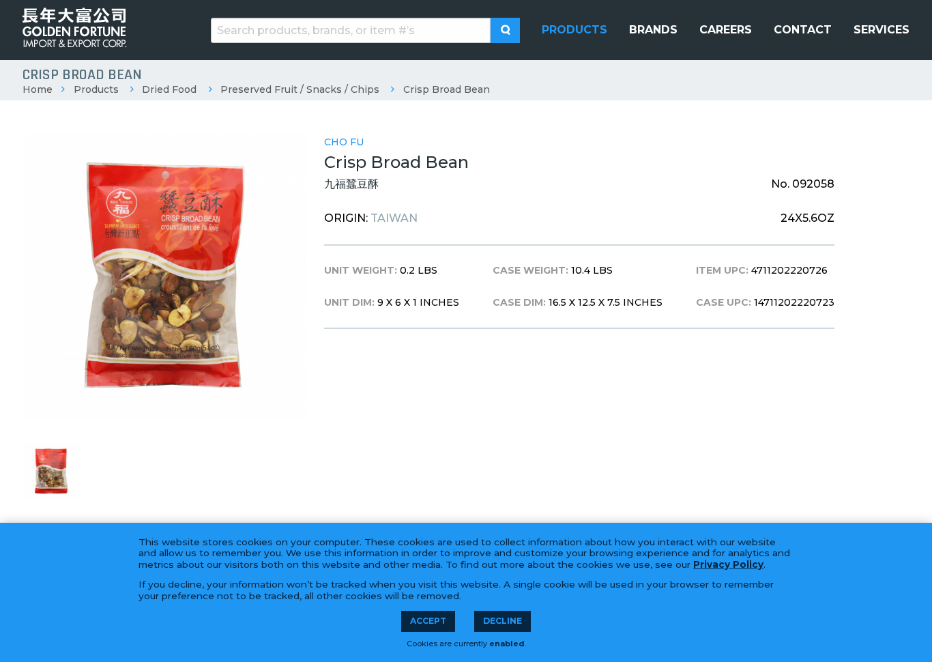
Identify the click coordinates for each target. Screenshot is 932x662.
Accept (428, 621)
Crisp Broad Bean (446, 89)
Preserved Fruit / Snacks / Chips (299, 89)
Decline (502, 621)
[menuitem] (574, 30)
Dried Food (169, 89)
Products (96, 89)
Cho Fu (344, 142)
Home (38, 89)
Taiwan (394, 218)
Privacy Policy (728, 564)
